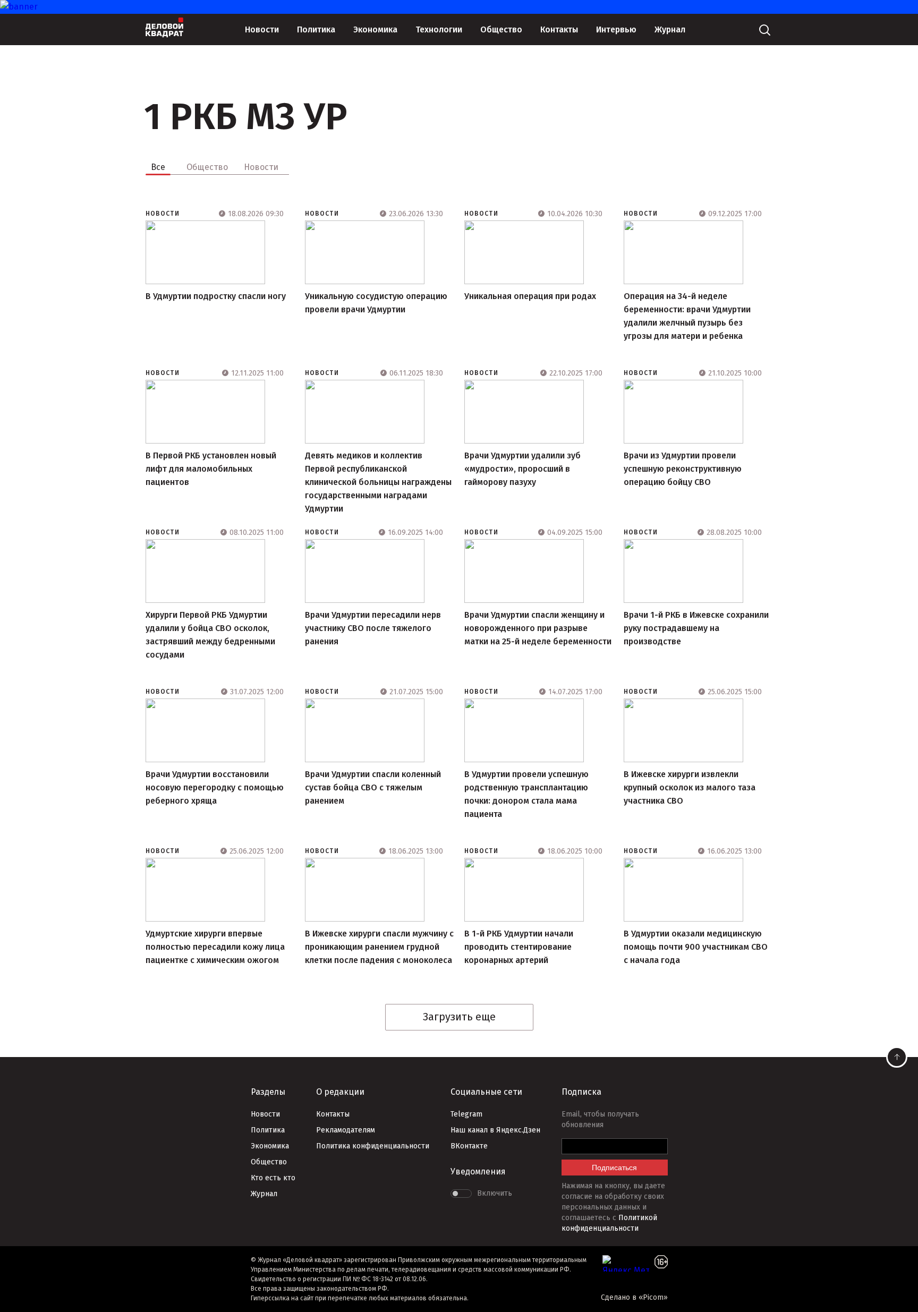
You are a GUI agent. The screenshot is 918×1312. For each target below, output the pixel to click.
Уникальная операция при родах (530, 296)
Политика (316, 29)
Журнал (669, 29)
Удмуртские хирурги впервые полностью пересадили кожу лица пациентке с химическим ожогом (215, 946)
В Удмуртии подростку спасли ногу (216, 296)
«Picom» (653, 1297)
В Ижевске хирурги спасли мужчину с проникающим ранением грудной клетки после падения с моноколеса (379, 946)
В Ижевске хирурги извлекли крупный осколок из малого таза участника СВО (689, 787)
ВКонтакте (469, 1146)
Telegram (466, 1114)
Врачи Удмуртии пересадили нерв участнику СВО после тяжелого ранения (373, 628)
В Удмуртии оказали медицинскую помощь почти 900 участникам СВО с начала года (696, 946)
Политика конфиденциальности (372, 1146)
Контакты (559, 29)
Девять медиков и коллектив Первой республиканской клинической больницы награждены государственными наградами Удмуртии (378, 482)
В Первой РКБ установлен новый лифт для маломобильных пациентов (211, 468)
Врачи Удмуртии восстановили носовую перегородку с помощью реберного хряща (215, 787)
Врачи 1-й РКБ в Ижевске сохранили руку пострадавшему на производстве (696, 628)
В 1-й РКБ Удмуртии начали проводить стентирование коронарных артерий (518, 946)
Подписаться (614, 1167)
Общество (501, 29)
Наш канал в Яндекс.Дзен (495, 1130)
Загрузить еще (459, 1016)
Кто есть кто (273, 1177)
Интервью (616, 29)
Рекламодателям (345, 1130)
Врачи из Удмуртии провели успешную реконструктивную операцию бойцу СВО (683, 468)
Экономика (375, 29)
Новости (262, 29)
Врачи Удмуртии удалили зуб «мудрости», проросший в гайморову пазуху (522, 468)
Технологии (438, 29)
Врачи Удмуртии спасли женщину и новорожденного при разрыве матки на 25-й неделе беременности (537, 628)
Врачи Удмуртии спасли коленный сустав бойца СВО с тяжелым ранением (373, 787)
